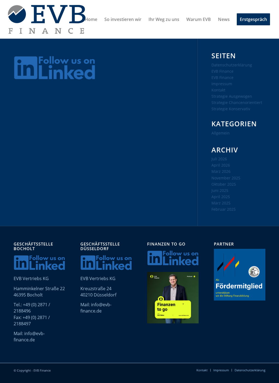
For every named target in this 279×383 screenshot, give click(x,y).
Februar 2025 (223, 209)
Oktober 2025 (223, 184)
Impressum (221, 83)
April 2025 (220, 196)
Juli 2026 (219, 158)
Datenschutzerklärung (231, 65)
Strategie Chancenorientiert (236, 102)
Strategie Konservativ (230, 108)
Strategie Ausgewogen (231, 96)
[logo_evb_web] (46, 19)
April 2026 (220, 165)
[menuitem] (91, 19)
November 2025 (225, 177)
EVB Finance (222, 71)
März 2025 (221, 203)
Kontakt (218, 90)
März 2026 (221, 171)
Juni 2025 (219, 190)
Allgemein (220, 133)
